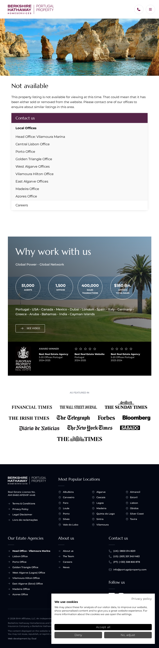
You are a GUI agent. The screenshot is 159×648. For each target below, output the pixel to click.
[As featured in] (79, 421)
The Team (68, 556)
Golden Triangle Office (34, 159)
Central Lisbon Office (33, 144)
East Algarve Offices (32, 181)
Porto (66, 513)
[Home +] (31, 9)
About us (68, 550)
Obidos (134, 508)
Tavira (133, 519)
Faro (65, 502)
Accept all (103, 627)
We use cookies (66, 602)
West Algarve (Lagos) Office (28, 572)
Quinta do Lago (105, 513)
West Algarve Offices (33, 166)
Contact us (25, 117)
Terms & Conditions (23, 503)
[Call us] (138, 9)
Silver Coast (137, 513)
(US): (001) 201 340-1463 (126, 556)
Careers (22, 205)
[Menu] (150, 9)
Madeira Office (27, 189)
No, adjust (128, 635)
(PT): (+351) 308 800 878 (126, 561)
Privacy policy (141, 598)
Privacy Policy (20, 509)
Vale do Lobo (70, 524)
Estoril (133, 497)
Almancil (135, 492)
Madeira (101, 508)
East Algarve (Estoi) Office (27, 583)
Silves (66, 519)
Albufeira (68, 492)
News (66, 567)
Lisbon (134, 502)
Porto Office (25, 152)
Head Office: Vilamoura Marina (40, 137)
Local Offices (26, 128)
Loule (66, 508)
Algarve (101, 492)
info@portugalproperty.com (130, 569)
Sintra (100, 519)
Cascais (100, 497)
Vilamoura (102, 524)
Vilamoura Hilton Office (35, 174)
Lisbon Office (20, 556)
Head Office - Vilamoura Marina (31, 550)
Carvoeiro (68, 497)
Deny (78, 635)
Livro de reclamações (25, 519)
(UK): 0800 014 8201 (124, 550)
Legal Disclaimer (22, 514)
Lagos (100, 502)
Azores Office (26, 196)
